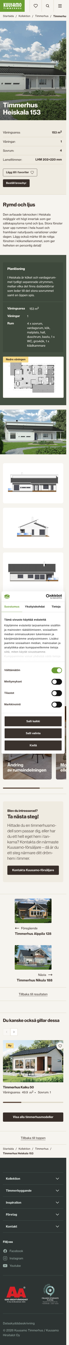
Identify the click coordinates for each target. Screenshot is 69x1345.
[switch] (57, 681)
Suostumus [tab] (12, 606)
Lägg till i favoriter (17, 172)
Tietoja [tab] (56, 606)
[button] (33, 432)
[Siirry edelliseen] (6, 1032)
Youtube (15, 1266)
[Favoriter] (36, 6)
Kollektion (24, 16)
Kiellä (33, 745)
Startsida (8, 16)
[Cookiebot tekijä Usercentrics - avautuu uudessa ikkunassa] (46, 596)
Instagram (16, 1258)
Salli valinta (33, 733)
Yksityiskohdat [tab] (35, 606)
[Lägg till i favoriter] (57, 1046)
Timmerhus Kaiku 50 (18, 1085)
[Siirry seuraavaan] (14, 1032)
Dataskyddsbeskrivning (19, 1323)
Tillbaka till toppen (33, 1138)
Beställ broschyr (16, 183)
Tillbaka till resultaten (33, 994)
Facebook (16, 1251)
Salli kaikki (33, 721)
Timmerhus (42, 16)
